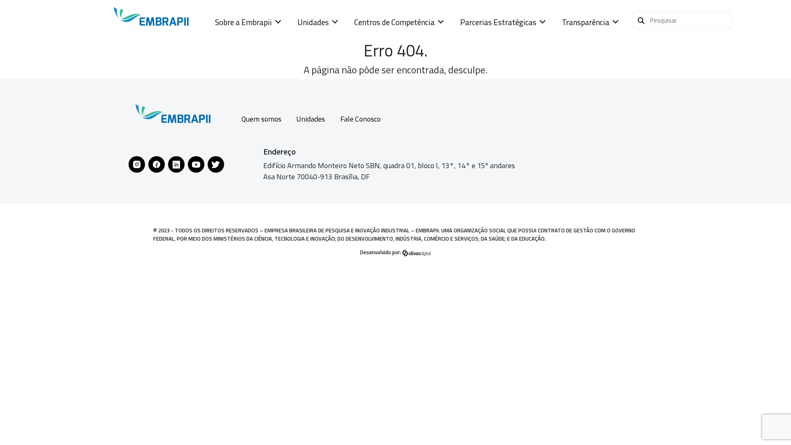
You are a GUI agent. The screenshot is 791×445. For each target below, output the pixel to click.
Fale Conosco (360, 118)
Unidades (313, 22)
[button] (682, 20)
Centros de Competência (394, 22)
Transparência (585, 22)
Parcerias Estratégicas (498, 22)
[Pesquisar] (641, 19)
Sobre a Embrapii (243, 22)
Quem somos (261, 118)
